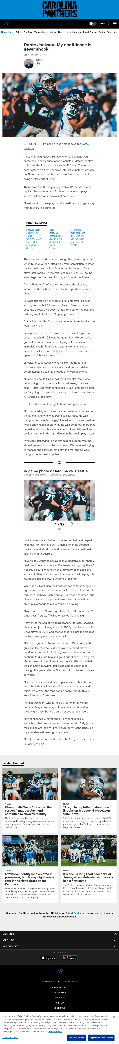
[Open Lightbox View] (59, 507)
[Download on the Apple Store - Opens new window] (48, 958)
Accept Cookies (76, 1037)
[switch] (93, 24)
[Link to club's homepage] (6, 22)
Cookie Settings (10, 1037)
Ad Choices (59, 1008)
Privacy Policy (59, 987)
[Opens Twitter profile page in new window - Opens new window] (38, 64)
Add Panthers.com (79, 913)
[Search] (109, 24)
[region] (59, 1028)
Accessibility (59, 992)
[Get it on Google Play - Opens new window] (69, 959)
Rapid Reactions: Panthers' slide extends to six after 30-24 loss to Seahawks (55, 238)
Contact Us (59, 998)
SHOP (102, 23)
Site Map (59, 1003)
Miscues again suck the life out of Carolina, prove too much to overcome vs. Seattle (33, 238)
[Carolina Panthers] (59, 972)
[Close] (114, 1016)
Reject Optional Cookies (101, 1037)
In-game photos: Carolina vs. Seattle (56, 471)
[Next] (72, 524)
